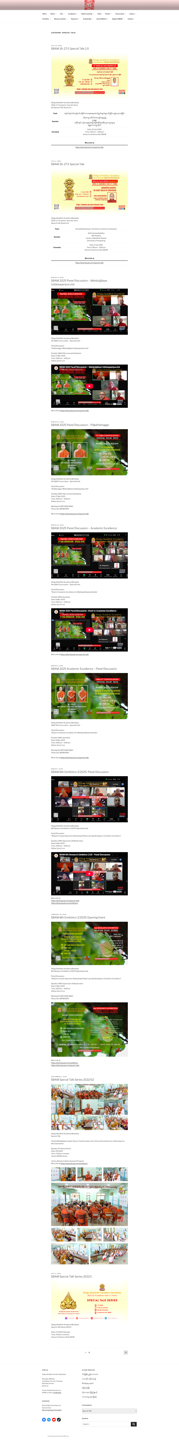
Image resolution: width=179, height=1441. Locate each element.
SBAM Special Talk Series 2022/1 (71, 1276)
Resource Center (60, 19)
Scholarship (87, 19)
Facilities (45, 19)
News (99, 14)
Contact (130, 19)
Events (107, 14)
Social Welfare (102, 19)
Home (44, 14)
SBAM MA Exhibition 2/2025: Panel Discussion (80, 771)
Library (132, 14)
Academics (72, 14)
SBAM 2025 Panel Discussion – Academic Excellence (84, 528)
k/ (103, 147)
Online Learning (86, 14)
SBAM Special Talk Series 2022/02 (72, 1079)
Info (61, 14)
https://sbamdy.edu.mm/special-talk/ (74, 411)
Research (74, 19)
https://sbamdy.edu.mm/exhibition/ (64, 903)
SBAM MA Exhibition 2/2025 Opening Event (78, 917)
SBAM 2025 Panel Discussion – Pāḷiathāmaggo (80, 424)
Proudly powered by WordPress (58, 1436)
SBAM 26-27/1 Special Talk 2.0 (70, 48)
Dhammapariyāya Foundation (52, 1410)
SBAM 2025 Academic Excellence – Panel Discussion (84, 668)
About (52, 14)
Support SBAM (117, 19)
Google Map (57, 1392)
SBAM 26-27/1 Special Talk (67, 164)
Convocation (119, 14)
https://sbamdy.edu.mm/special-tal (88, 147)
